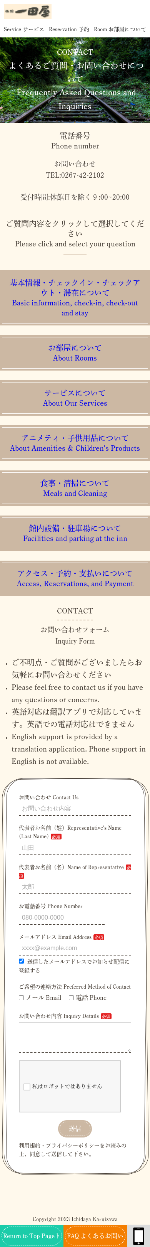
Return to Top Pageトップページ (32, 1240)
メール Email (43, 997)
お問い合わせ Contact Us (48, 797)
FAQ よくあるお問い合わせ (95, 1240)
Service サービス (24, 29)
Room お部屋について (120, 29)
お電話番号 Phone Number (51, 906)
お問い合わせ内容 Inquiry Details (59, 1016)
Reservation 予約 (69, 29)
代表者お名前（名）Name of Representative (71, 867)
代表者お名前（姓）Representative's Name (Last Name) (70, 832)
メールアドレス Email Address (55, 937)
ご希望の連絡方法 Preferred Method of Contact (75, 986)
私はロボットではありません (67, 1086)
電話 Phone (91, 997)
